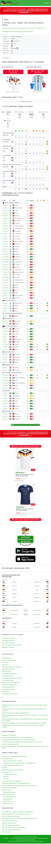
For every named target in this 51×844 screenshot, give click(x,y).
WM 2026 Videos (6, 832)
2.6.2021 (5, 370)
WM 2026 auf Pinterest (19, 841)
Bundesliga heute (6, 658)
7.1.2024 (5, 311)
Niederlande (17, 41)
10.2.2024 (5, 244)
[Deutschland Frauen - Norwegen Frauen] (25, 610)
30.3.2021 (5, 344)
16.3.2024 (5, 228)
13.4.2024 (5, 218)
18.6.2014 (5, 406)
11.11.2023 (5, 272)
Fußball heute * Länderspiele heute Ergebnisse (14, 756)
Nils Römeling (20, 838)
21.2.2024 (5, 238)
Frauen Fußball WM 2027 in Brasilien (13, 761)
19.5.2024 (5, 205)
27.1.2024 (5, 305)
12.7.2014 (5, 393)
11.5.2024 (5, 208)
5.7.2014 (5, 398)
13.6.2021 (5, 362)
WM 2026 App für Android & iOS (27, 840)
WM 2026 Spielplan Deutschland (10, 816)
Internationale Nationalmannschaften (12, 678)
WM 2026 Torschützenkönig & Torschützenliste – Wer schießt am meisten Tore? (23, 28)
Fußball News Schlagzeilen (9, 735)
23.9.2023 (5, 290)
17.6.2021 (5, 359)
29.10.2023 (5, 277)
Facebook (10, 841)
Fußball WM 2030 (8, 799)
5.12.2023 (5, 264)
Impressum (27, 838)
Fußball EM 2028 (6, 790)
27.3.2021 (5, 347)
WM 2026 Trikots (6, 671)
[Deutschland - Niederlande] (25, 601)
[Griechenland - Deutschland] (25, 593)
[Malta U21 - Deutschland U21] (25, 626)
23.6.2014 (5, 403)
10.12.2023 (5, 262)
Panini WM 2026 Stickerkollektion (11, 825)
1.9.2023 (5, 295)
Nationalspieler (6, 691)
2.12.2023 (5, 267)
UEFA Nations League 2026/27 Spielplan (13, 770)
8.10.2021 (5, 334)
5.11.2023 (5, 275)
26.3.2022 (5, 323)
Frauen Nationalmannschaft (9, 673)
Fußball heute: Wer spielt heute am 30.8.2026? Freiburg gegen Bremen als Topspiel (24, 723)
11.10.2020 (5, 383)
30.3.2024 (5, 226)
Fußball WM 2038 (7, 803)
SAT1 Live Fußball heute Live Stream (12, 645)
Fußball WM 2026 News (8, 669)
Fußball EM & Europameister (9, 787)
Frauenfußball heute (7, 676)
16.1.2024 (5, 308)
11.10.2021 (5, 331)
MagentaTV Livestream (8, 647)
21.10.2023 (5, 280)
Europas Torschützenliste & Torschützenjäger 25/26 (15, 783)
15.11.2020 (5, 377)
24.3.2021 (5, 349)
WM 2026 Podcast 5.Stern (9, 823)
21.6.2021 (5, 357)
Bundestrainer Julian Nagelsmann (11, 682)
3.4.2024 (5, 223)
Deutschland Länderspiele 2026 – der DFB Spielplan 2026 (17, 737)
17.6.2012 (5, 414)
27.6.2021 (5, 354)
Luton (15, 43)
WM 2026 (4, 767)
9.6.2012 (5, 419)
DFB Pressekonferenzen (8, 687)
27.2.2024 (5, 303)
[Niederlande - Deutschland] (25, 581)
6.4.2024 (5, 220)
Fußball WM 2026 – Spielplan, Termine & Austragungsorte (17, 811)
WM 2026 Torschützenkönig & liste (11, 829)
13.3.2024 (5, 231)
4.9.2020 (5, 388)
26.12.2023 (5, 256)
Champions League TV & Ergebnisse (11, 667)
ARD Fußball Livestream (8, 638)
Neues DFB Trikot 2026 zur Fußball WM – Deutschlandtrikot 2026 (19, 818)
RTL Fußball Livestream (8, 642)
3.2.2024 (5, 246)
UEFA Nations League (8, 680)
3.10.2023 (5, 285)
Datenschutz (34, 838)
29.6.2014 (5, 401)
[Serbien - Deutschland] (25, 597)
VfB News (4, 664)
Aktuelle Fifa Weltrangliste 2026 (10, 744)
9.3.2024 (5, 233)
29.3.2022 (5, 321)
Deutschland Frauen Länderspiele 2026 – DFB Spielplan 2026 (18, 739)
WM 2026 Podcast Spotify (37, 841)
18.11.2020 (5, 375)
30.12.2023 (5, 254)
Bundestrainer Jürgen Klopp (9, 685)
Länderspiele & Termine (8, 689)
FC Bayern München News (9, 660)
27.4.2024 (5, 213)
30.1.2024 (5, 249)
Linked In (28, 841)
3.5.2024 (5, 210)
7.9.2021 (5, 336)
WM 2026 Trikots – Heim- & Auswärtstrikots (14, 827)
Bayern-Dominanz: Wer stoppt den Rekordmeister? (15, 713)
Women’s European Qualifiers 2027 (12, 765)
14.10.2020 (5, 380)
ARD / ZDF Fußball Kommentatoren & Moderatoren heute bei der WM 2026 (22, 742)
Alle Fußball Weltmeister (9, 796)
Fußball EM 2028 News (9, 792)
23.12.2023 (5, 259)
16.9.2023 (5, 293)
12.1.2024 (5, 251)
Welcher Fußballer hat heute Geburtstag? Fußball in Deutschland (19, 785)
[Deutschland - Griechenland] (25, 585)
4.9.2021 (5, 339)
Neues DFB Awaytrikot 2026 (9, 820)
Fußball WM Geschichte (8, 794)
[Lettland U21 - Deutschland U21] (25, 623)
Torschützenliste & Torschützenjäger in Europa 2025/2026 (17, 31)
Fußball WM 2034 (8, 801)
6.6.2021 (5, 367)
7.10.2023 (5, 282)
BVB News (5, 662)
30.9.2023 (5, 287)
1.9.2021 (5, 341)
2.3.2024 (5, 236)
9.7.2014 (5, 395)
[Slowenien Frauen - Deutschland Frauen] (25, 614)
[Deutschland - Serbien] (25, 589)
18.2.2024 (5, 241)
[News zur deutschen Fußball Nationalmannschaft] (10, 3)
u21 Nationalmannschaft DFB (9, 693)
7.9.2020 (5, 385)
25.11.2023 (5, 269)
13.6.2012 (5, 416)
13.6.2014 (5, 408)
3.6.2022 (5, 316)
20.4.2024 (5, 215)
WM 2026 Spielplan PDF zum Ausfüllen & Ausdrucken (16, 814)
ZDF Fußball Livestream (8, 640)
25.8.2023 (5, 298)
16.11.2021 (5, 329)
